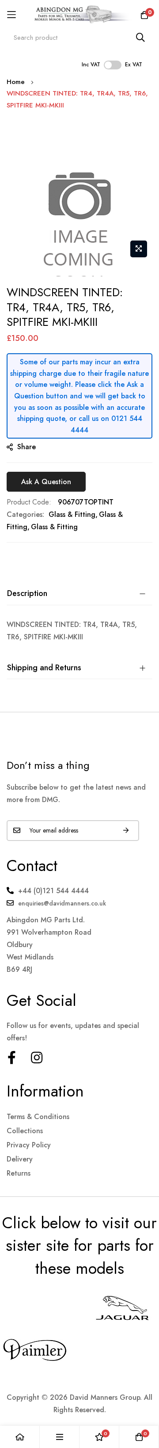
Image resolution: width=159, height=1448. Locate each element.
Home (16, 82)
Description (27, 593)
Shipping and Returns (44, 667)
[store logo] (79, 14)
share (26, 447)
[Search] (140, 37)
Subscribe (125, 830)
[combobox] (79, 37)
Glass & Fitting (72, 514)
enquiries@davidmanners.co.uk (62, 903)
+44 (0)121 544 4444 (53, 891)
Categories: (25, 514)
